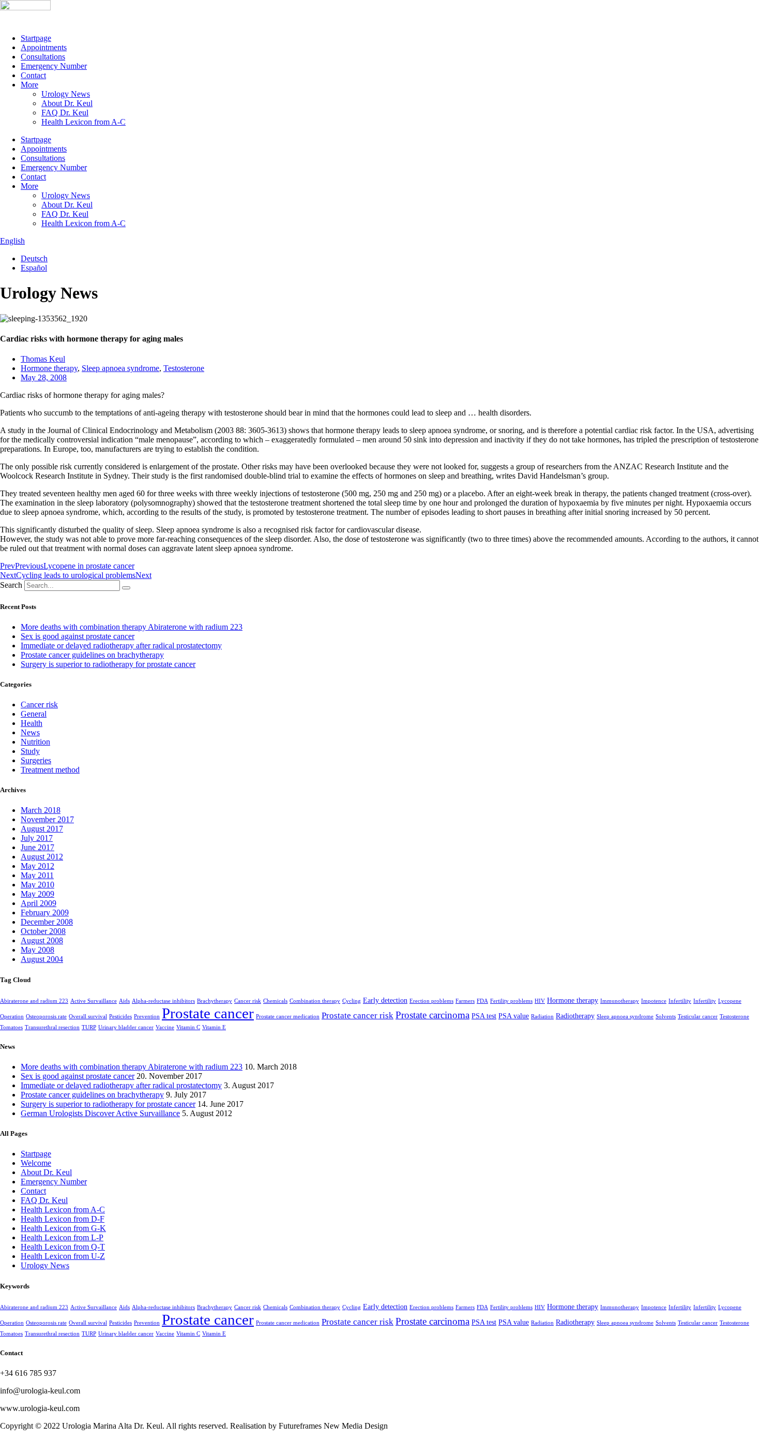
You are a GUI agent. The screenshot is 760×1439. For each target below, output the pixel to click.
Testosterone (183, 368)
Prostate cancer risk (357, 1015)
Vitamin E (214, 1027)
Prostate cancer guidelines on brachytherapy (92, 654)
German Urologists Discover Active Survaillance (100, 1113)
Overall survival (88, 1016)
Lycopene (729, 1001)
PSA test (484, 1016)
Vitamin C (188, 1027)
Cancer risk (39, 704)
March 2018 (40, 810)
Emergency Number (54, 66)
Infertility (679, 1001)
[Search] (126, 587)
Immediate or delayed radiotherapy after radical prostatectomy (121, 645)
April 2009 (38, 903)
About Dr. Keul (67, 103)
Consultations (43, 56)
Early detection (385, 1000)
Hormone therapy (49, 368)
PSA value (513, 1016)
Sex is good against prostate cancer (77, 636)
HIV (540, 1001)
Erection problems (431, 1001)
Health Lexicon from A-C (83, 121)
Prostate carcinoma (432, 1015)
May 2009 (37, 893)
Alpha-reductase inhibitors (163, 1001)
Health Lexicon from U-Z (63, 1256)
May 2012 (37, 866)
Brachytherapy (214, 1001)
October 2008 (43, 931)
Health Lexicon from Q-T (63, 1246)
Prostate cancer (208, 1013)
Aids (124, 1001)
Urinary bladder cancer (126, 1027)
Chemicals (275, 1001)
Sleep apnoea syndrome (120, 368)
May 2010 (37, 884)
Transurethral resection (52, 1027)
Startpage (36, 38)
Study (30, 751)
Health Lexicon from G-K (63, 1228)
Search (11, 585)
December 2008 (47, 921)
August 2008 (42, 940)
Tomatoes (11, 1027)
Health (31, 723)
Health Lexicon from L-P (62, 1237)
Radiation (542, 1016)
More (29, 84)
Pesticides (120, 1016)
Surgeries (36, 760)
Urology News (65, 94)
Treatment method (50, 769)
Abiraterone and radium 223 (34, 1001)
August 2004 (42, 959)
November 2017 (47, 819)
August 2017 (42, 828)
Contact (33, 75)
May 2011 (37, 875)
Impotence (653, 1001)
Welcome (36, 1163)
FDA (482, 1001)
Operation (12, 1016)
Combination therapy (315, 1001)
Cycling (351, 1001)
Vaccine (165, 1027)
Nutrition (35, 741)
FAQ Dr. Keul (64, 112)
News (30, 732)
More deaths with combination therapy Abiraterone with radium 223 (131, 626)
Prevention (147, 1016)
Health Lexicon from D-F (62, 1218)
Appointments (44, 47)
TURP (89, 1027)
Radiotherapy (575, 1016)
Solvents (666, 1016)
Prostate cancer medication (288, 1016)
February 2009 (45, 912)
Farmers (465, 1001)
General (34, 713)
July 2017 (37, 838)
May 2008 (37, 949)
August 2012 (42, 856)
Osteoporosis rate (46, 1016)
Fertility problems (511, 1001)
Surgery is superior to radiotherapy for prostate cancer (108, 664)
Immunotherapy (619, 1001)
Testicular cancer (698, 1016)
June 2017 (37, 847)
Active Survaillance (93, 1001)
